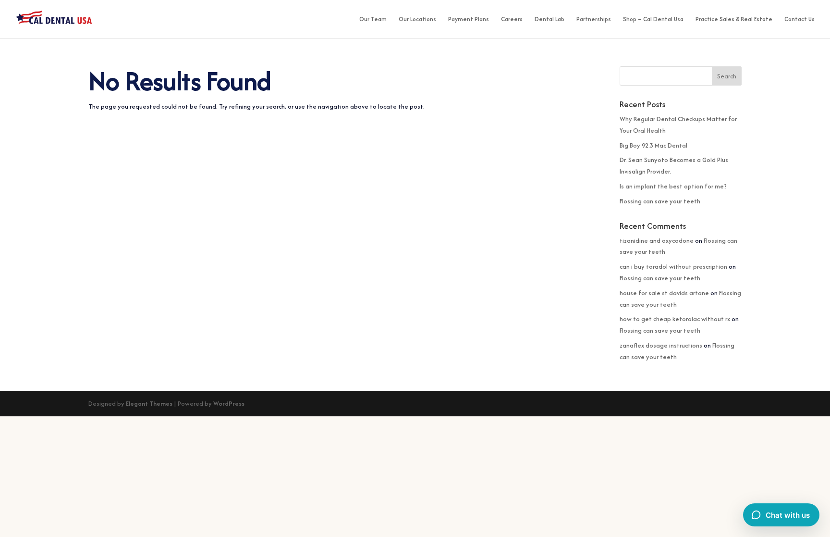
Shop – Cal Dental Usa (653, 19)
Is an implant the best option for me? (673, 186)
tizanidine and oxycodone (657, 240)
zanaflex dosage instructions (661, 345)
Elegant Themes (149, 403)
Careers (512, 19)
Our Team (373, 19)
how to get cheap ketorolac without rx (675, 319)
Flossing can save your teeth (660, 201)
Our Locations (417, 19)
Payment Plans (468, 19)
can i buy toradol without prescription (673, 266)
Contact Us (799, 19)
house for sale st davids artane (664, 293)
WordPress (228, 403)
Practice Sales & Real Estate (734, 19)
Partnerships (593, 19)
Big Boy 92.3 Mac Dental (653, 145)
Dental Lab (549, 19)
